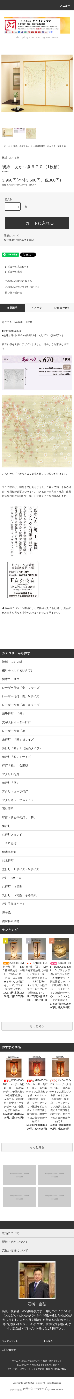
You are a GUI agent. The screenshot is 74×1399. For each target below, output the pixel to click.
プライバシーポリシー (18, 1369)
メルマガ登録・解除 (40, 1369)
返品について (11, 235)
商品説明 (12, 307)
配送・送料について (52, 1361)
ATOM (63, 1369)
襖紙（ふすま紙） (21, 146)
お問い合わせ (9, 1349)
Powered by (16, 1390)
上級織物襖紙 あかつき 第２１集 (49, 146)
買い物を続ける (13, 292)
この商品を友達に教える (18, 281)
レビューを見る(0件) (16, 266)
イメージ (37, 307)
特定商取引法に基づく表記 (19, 240)
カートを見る (46, 1341)
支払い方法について (30, 1361)
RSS (56, 1369)
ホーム (7, 146)
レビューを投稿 (13, 271)
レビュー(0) (61, 307)
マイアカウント (10, 1341)
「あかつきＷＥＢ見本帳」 (29, 473)
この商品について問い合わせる (22, 286)
